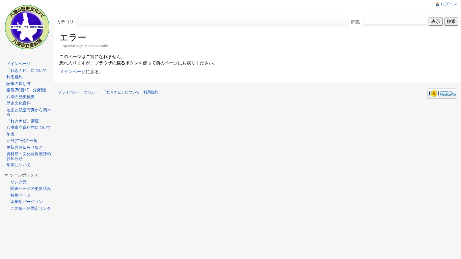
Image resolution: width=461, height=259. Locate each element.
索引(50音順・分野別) (26, 90)
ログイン (449, 4)
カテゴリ (65, 21)
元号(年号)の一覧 (21, 140)
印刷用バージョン (26, 201)
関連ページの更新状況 (30, 188)
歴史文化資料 (18, 103)
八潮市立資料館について (28, 127)
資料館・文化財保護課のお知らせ (28, 156)
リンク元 (18, 182)
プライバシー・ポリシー (78, 92)
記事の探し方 (18, 83)
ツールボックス (24, 175)
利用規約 (14, 77)
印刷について (18, 165)
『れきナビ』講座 (22, 121)
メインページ (72, 71)
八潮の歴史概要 (20, 96)
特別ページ (20, 195)
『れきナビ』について (26, 70)
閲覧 (355, 21)
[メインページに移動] (27, 27)
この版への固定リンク (30, 208)
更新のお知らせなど (24, 147)
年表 (10, 134)
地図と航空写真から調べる (28, 112)
